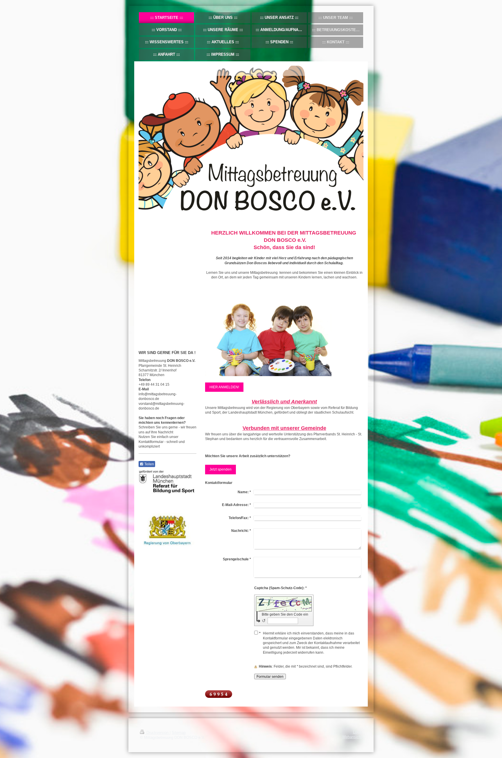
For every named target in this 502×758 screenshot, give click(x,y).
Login (357, 732)
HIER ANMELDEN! (224, 387)
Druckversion (157, 733)
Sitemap (179, 733)
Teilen (149, 464)
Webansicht (352, 737)
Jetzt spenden (220, 469)
